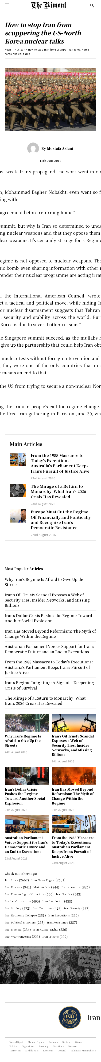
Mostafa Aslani (60, 148)
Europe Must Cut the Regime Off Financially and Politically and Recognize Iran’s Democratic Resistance (61, 519)
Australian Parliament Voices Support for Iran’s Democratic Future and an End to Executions (26, 844)
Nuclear (20, 49)
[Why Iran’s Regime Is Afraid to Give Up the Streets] (27, 723)
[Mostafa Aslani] (34, 148)
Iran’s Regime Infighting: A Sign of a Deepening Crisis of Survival (49, 685)
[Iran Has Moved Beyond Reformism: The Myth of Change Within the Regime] (74, 776)
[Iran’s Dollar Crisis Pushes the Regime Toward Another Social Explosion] (27, 776)
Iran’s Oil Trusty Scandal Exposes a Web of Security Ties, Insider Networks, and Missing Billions (73, 745)
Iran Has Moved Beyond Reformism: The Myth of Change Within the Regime (72, 796)
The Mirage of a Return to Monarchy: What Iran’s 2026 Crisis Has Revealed (58, 491)
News (8, 49)
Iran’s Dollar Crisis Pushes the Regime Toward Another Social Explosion (25, 796)
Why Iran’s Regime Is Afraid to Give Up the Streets (23, 741)
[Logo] (48, 5)
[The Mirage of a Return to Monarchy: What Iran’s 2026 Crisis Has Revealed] (18, 490)
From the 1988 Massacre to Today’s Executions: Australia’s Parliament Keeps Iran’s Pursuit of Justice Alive (60, 463)
